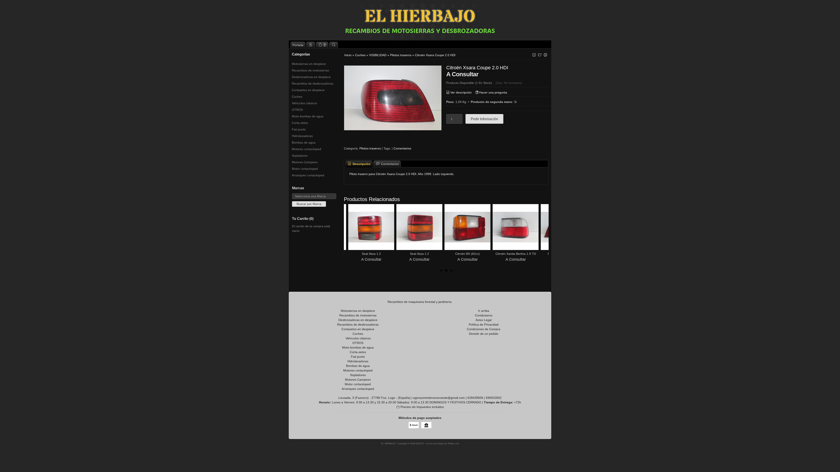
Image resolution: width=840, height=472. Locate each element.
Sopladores (300, 155)
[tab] (359, 164)
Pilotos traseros (370, 148)
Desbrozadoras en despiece (311, 77)
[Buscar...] (333, 45)
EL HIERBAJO (420, 16)
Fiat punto (299, 129)
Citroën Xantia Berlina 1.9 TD (515, 253)
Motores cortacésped (306, 149)
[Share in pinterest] (545, 55)
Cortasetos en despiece (308, 90)
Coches (297, 96)
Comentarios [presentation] (389, 164)
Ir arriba (483, 310)
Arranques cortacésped (308, 175)
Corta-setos (300, 123)
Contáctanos (483, 315)
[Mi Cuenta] (310, 45)
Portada (297, 45)
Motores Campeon (305, 162)
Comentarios (402, 148)
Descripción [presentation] (361, 164)
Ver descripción (461, 92)
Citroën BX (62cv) (467, 253)
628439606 (475, 397)
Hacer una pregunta (493, 92)
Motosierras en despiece (309, 64)
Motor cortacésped (305, 168)
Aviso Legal (484, 320)
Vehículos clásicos (304, 103)
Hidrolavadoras (302, 136)
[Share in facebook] (534, 55)
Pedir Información (484, 119)
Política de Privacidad (484, 324)
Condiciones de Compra (483, 329)
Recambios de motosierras (310, 70)
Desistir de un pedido (483, 333)
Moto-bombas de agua (307, 116)
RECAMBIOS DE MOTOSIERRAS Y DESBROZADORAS (420, 31)
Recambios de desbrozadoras (312, 83)
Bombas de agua (303, 142)
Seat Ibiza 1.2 (371, 253)
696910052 (494, 397)
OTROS (297, 109)
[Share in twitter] (539, 55)
